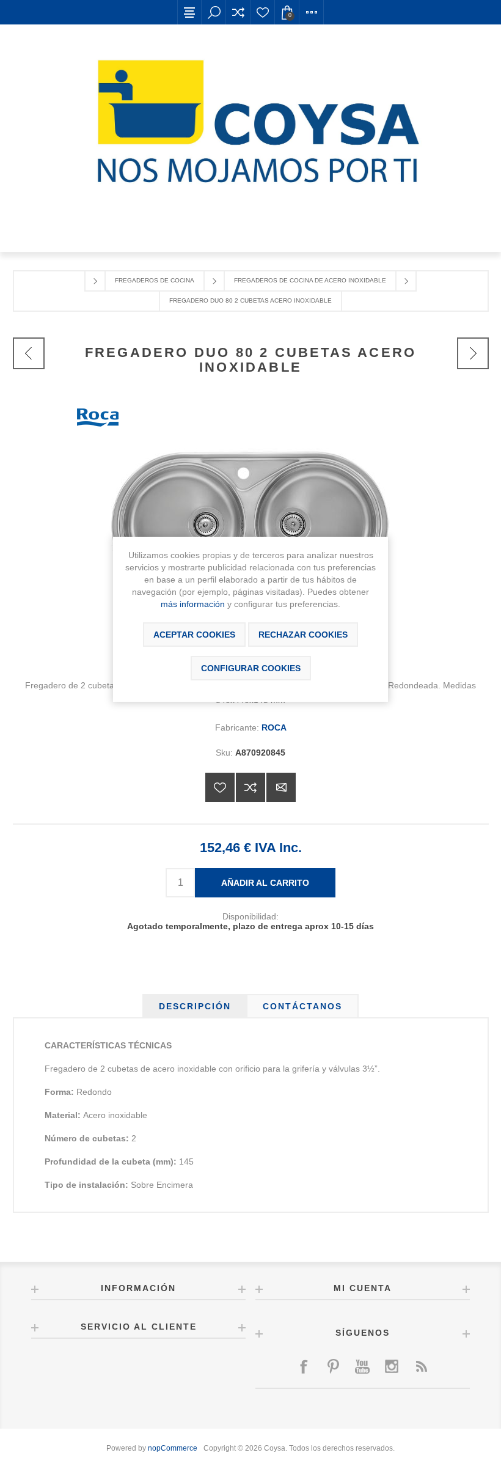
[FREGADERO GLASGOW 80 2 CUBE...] (473, 353)
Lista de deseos (262, 12)
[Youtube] (362, 1366)
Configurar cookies (251, 668)
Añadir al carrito (265, 883)
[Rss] (421, 1366)
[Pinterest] (333, 1366)
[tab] (194, 1006)
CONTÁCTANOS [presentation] (302, 1006)
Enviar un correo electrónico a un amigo (281, 787)
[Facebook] (303, 1366)
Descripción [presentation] (195, 1006)
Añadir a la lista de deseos (220, 787)
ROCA (274, 727)
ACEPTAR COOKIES (194, 634)
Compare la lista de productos (238, 12)
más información (193, 604)
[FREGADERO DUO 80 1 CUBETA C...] (29, 353)
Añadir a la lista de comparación (250, 787)
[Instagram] (391, 1366)
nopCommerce (172, 1448)
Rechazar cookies (303, 634)
